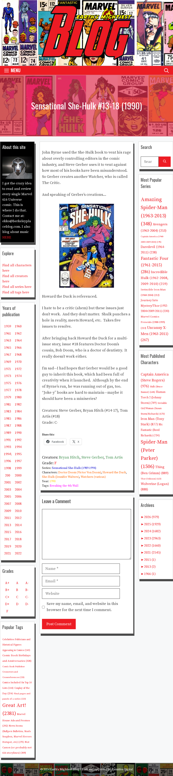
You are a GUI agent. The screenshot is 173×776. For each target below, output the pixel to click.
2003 (7, 489)
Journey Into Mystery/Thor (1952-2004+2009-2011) (155, 305)
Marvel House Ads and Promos (16, 720)
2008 (18, 504)
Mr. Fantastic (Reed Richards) (152, 430)
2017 (7, 539)
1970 (18, 362)
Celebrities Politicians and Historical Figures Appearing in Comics (16, 645)
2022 (18, 553)
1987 (7, 425)
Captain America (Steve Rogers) (155, 380)
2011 (7, 518)
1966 (18, 348)
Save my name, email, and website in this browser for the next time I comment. (82, 606)
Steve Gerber (92, 457)
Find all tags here (15, 292)
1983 (7, 411)
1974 (18, 376)
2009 (7, 511)
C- (27, 597)
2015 (7, 532)
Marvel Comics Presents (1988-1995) (153, 322)
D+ (7, 604)
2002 (18, 482)
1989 (7, 433)
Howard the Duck (114, 472)
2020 (18, 546)
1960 (18, 326)
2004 (18, 489)
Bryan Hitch (69, 457)
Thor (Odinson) (151, 478)
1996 (7, 461)
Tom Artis (114, 457)
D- (27, 604)
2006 (18, 496)
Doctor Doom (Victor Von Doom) (79, 472)
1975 (7, 383)
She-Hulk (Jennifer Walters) (60, 477)
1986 (18, 419)
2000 (18, 475)
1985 (7, 419)
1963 (7, 340)
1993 (7, 447)
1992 (18, 440)
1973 (7, 376)
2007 (7, 504)
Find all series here (16, 287)
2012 (18, 518)
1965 (7, 348)
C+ (7, 597)
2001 (7, 482)
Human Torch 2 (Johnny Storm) (153, 397)
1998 (7, 468)
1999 (18, 468)
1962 (18, 333)
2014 (18, 525)
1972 (18, 369)
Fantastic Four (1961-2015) (155, 265)
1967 (7, 355)
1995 (18, 454)
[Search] (165, 162)
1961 (7, 333)
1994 (18, 447)
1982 (18, 404)
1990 (52, 481)
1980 (18, 397)
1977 (7, 390)
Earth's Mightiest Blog (64, 769)
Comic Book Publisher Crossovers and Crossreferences (13, 672)
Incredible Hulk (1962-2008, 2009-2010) (154, 278)
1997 (18, 461)
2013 (7, 525)
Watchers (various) (93, 477)
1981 (7, 404)
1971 (7, 369)
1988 (18, 425)
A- (27, 583)
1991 (7, 440)
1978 (18, 390)
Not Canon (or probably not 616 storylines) (17, 747)
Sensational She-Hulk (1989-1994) (74, 468)
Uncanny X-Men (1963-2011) (154, 333)
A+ (7, 583)
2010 (18, 511)
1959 (7, 326)
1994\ (8, 454)
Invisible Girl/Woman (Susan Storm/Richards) (154, 408)
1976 (18, 383)
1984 (18, 411)
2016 (18, 532)
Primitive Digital (122, 769)
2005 (7, 496)
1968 (18, 355)
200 (7, 475)
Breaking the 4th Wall (64, 486)
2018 (18, 539)
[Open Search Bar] (166, 70)
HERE (6, 237)
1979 (7, 397)
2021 (7, 553)
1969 (7, 362)
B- (27, 590)
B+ (7, 590)
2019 (7, 546)
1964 (18, 340)
